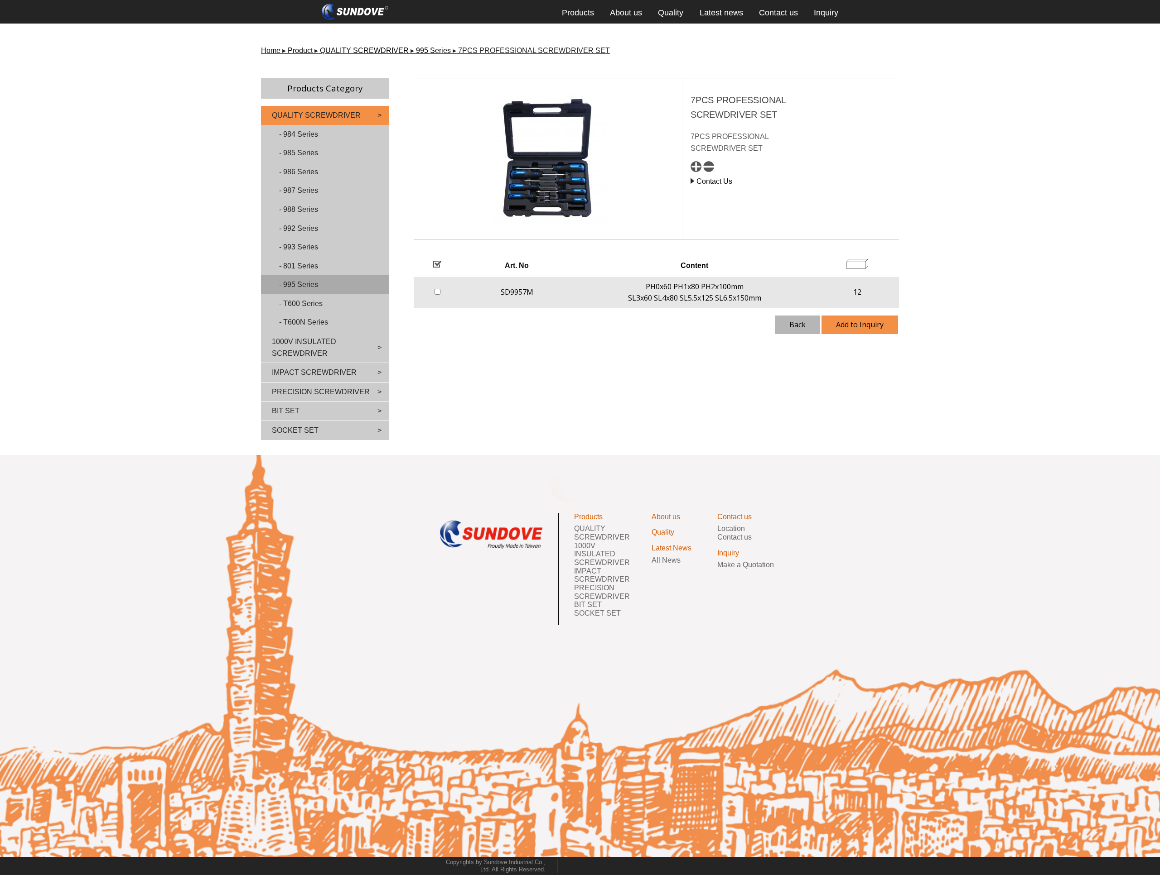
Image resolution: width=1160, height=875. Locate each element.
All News (666, 560)
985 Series (300, 153)
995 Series (433, 50)
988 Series (300, 209)
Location (731, 528)
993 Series (300, 247)
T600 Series (303, 303)
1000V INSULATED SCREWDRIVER (304, 347)
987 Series (300, 190)
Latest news (721, 12)
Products (578, 12)
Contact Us (714, 181)
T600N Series (305, 322)
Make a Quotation (745, 565)
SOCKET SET (295, 430)
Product (300, 50)
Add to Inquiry (860, 325)
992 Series (300, 228)
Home (270, 50)
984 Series (300, 134)
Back (797, 325)
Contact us (778, 12)
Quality (670, 12)
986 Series (300, 172)
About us (626, 12)
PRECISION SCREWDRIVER (321, 392)
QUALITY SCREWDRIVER (364, 50)
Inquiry (826, 12)
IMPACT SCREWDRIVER (314, 372)
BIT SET (286, 411)
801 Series (300, 266)
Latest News (671, 548)
